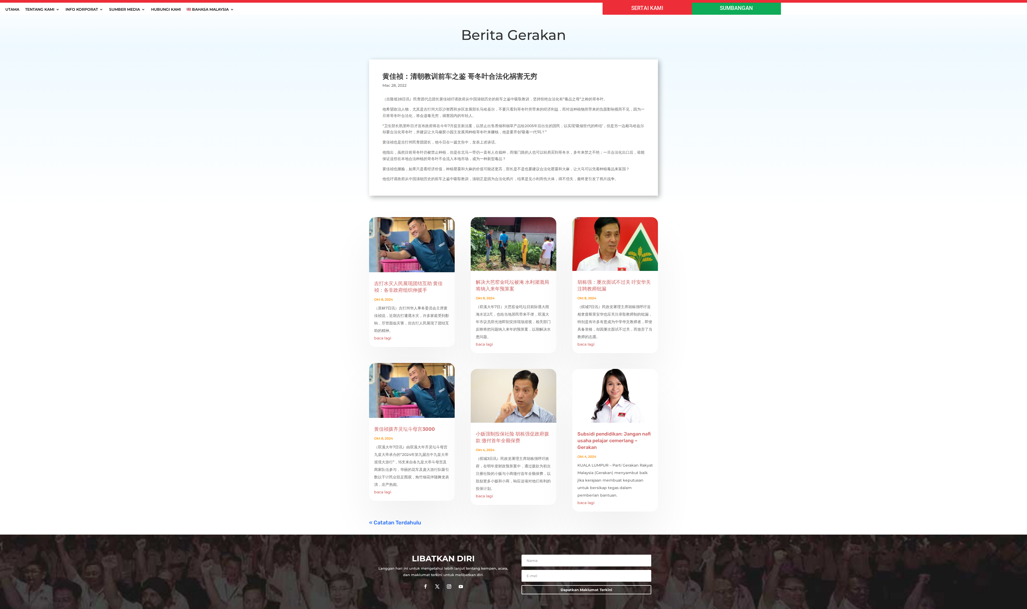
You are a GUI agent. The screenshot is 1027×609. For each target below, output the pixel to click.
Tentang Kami (39, 9)
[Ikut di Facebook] (425, 586)
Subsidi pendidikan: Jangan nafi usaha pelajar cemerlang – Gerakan (614, 440)
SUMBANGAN (736, 8)
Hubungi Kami (166, 9)
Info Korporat (82, 9)
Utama (12, 9)
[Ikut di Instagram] (449, 586)
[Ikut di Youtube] (461, 586)
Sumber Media (124, 9)
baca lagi (382, 338)
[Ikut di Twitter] (437, 586)
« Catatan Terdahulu (395, 522)
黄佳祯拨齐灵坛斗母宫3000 (404, 429)
